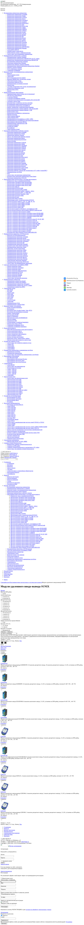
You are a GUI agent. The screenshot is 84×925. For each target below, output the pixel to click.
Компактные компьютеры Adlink (16, 27)
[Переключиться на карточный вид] (5, 643)
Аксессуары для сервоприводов (16, 366)
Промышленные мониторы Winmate (17, 259)
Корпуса (9, 73)
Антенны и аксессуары (13, 101)
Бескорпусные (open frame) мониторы (17, 245)
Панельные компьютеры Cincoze (16, 150)
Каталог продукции (9, 485)
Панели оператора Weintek (14, 275)
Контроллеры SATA (12, 89)
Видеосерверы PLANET (14, 397)
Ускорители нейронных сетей (15, 88)
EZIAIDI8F (4, 717)
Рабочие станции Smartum (14, 67)
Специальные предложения (11, 833)
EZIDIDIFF (4, 682)
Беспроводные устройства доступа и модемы (19, 102)
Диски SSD (10, 76)
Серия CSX (10, 344)
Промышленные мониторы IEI (15, 242)
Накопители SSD (12, 320)
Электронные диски (9, 288)
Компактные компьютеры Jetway (16, 19)
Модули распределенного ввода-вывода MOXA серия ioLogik (24, 210)
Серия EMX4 (11, 348)
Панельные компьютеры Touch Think (17, 167)
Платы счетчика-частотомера (15, 337)
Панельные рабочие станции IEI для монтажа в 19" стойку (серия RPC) (27, 170)
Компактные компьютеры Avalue (16, 32)
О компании (7, 462)
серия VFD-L (11, 413)
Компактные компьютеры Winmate (17, 48)
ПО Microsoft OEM (12, 357)
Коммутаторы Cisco (12, 111)
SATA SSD (10, 297)
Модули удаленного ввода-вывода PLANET (19, 229)
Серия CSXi (10, 345)
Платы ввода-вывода (10, 328)
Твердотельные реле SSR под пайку (17, 390)
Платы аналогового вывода (15, 332)
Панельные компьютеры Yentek (16, 133)
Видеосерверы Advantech (14, 398)
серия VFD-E (11, 421)
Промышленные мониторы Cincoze (17, 254)
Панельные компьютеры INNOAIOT (17, 157)
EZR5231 (3, 774)
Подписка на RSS (12, 484)
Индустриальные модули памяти (16, 77)
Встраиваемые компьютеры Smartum (17, 61)
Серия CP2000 (11, 424)
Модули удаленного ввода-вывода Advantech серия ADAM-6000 (25, 214)
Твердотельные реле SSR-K (15, 393)
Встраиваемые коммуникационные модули (19, 104)
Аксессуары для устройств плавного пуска (19, 343)
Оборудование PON (12, 117)
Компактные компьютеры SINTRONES (18, 47)
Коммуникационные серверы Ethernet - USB (19, 110)
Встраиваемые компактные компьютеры (15, 13)
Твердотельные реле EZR (14, 381)
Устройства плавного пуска (11, 341)
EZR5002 (3, 736)
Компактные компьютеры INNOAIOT (18, 23)
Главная (3, 582)
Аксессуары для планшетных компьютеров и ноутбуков (22, 354)
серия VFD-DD (11, 407)
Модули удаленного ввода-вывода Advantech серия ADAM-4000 (25, 213)
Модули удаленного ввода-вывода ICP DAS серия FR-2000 (23, 223)
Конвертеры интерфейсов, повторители (18, 113)
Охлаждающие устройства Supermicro (17, 322)
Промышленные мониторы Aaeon (16, 247)
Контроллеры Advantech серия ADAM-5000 (19, 183)
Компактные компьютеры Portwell (16, 45)
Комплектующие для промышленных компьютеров (18, 72)
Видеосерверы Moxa (13, 400)
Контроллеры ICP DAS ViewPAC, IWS (18, 194)
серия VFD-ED (11, 409)
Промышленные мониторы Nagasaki (17, 244)
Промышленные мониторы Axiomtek (17, 236)
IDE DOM (10, 289)
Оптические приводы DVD (15, 82)
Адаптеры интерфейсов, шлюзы (16, 98)
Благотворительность (13, 472)
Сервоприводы (8, 363)
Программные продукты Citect (15, 360)
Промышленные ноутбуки (14, 172)
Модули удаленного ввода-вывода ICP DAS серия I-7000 (23, 225)
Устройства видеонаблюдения (12, 396)
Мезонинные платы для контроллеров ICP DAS (20, 200)
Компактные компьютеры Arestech (17, 21)
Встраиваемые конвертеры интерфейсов (18, 105)
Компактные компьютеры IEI (15, 36)
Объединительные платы (14, 80)
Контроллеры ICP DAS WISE (15, 195)
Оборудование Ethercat (13, 116)
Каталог (7, 582)
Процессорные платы (13, 75)
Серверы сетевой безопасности (12, 443)
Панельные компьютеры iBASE (16, 153)
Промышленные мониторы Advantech (17, 241)
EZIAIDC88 (4, 755)
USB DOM (10, 301)
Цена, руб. (3, 647)
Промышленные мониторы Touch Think (18, 239)
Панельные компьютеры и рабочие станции (16, 130)
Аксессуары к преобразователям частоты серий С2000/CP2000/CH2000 (27, 426)
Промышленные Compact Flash (16, 304)
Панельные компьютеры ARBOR (16, 147)
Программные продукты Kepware (16, 362)
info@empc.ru (14, 453)
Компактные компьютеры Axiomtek (17, 14)
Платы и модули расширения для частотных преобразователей (24, 429)
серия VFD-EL (11, 410)
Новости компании (12, 479)
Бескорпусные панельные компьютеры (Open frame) (21, 176)
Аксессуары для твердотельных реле (17, 378)
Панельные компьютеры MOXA (16, 161)
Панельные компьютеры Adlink (16, 144)
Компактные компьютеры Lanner (16, 39)
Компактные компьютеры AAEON (17, 17)
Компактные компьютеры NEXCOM (17, 26)
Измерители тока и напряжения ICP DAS (18, 181)
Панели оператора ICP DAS (15, 272)
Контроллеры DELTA (13, 186)
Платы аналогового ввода (14, 331)
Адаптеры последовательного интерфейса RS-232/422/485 (23, 100)
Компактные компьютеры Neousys (16, 44)
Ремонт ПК (7, 575)
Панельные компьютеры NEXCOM (17, 164)
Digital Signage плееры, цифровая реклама (19, 52)
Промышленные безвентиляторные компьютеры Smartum (23, 66)
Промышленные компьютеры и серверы (15, 55)
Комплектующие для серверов (12, 306)
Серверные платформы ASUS (15, 325)
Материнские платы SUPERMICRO (17, 317)
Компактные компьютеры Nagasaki (17, 42)
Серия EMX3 (11, 347)
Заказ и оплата (11, 468)
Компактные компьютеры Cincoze (16, 33)
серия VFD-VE (11, 415)
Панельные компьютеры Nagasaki (16, 163)
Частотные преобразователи (12, 403)
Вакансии (10, 466)
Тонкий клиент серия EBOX (15, 51)
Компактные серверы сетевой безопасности (19, 444)
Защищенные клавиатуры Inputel (16, 281)
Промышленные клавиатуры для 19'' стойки (19, 285)
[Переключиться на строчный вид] (2, 643)
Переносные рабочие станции (15, 135)
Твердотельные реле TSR (14, 394)
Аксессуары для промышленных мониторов (19, 263)
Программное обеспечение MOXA (17, 122)
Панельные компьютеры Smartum (16, 63)
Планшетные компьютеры (14, 353)
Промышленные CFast (13, 303)
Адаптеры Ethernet (12, 97)
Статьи (9, 481)
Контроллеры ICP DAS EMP (15, 188)
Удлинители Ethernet (13, 125)
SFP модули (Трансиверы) (14, 95)
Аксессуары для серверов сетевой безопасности (20, 449)
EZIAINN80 (4, 700)
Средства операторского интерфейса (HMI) (16, 264)
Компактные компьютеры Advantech (17, 20)
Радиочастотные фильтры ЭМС (16, 434)
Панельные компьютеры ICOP (15, 154)
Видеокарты (10, 309)
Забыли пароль (5, 864)
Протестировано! (12, 478)
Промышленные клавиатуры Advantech (18, 284)
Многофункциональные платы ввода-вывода (20, 329)
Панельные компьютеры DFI (15, 151)
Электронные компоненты (11, 440)
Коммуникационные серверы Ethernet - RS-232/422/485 (22, 108)
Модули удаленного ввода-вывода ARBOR (19, 217)
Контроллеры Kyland (13, 197)
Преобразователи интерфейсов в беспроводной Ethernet (22, 120)
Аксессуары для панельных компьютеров (18, 175)
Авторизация (4, 912)
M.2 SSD (9, 291)
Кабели (9, 91)
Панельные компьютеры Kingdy (16, 160)
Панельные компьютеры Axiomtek (16, 132)
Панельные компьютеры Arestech (16, 148)
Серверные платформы (13, 70)
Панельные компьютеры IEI (15, 155)
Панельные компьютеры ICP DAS (16, 139)
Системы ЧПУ (11, 418)
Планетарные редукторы (14, 368)
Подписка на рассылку (13, 482)
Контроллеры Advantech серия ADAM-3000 (19, 182)
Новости (6, 475)
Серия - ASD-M (11, 373)
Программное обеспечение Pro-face (17, 359)
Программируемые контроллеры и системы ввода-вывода (20, 179)
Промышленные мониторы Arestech (17, 253)
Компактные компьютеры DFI (15, 24)
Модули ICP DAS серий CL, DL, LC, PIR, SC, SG (21, 201)
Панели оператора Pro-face (14, 273)
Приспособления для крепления (16, 431)
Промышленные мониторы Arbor (16, 251)
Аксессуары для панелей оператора (17, 278)
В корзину (3, 669)
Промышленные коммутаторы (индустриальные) (21, 94)
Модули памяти (11, 319)
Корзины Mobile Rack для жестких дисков (19, 79)
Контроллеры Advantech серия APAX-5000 (19, 185)
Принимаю (3, 923)
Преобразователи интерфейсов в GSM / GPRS (20, 119)
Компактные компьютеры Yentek (16, 16)
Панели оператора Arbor (14, 269)
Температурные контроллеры (15, 438)
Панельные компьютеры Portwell (16, 166)
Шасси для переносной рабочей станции (18, 136)
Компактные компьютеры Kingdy (16, 38)
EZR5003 (3, 811)
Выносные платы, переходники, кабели (18, 338)
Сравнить (3, 671)
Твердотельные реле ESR (14, 379)
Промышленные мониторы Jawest (16, 238)
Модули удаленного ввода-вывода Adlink (18, 211)
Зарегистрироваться (6, 871)
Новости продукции (13, 476)
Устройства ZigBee (12, 126)
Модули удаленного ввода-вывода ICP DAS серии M (22, 220)
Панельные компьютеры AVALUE (16, 178)
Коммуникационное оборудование (13, 92)
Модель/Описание (6, 646)
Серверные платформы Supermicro (16, 326)
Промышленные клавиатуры (12, 279)
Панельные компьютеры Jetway (16, 138)
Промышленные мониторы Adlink (16, 250)
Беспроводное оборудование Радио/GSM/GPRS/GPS (22, 232)
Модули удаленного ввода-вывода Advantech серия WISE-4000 (24, 216)
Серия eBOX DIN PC (13, 49)
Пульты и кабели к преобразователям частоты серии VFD (23, 432)
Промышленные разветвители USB (17, 123)
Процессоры (10, 85)
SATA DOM (10, 295)
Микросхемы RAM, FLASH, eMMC (17, 441)
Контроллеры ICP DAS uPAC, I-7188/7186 (19, 192)
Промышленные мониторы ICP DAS (17, 256)
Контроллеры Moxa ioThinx (15, 198)
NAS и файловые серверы (14, 69)
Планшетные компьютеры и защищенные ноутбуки (18, 350)
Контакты (10, 465)
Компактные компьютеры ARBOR (17, 29)
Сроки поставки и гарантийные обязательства (20, 471)
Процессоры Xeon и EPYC (14, 323)
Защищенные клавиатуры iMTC (16, 287)
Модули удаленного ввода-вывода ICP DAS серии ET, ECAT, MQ (25, 219)
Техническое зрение (12, 419)
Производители (8, 571)
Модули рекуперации (13, 437)
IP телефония (11, 128)
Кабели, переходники (13, 313)
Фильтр (3, 590)
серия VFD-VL (11, 416)
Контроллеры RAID (12, 315)
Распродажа (7, 572)
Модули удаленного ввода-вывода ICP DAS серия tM (22, 226)
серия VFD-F (11, 412)
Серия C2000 (11, 425)
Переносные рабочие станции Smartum (18, 64)
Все (21, 641)
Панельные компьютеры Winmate (16, 169)
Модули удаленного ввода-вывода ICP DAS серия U (22, 228)
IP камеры (10, 401)
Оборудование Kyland (13, 129)
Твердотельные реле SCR (14, 384)
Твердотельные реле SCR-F (15, 385)
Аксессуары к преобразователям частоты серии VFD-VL (23, 428)
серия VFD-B (11, 406)
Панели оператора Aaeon (14, 266)
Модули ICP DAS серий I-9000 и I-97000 (18, 204)
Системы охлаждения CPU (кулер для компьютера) (21, 86)
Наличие (3, 649)
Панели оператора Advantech (15, 267)
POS (8, 173)
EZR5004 (3, 792)
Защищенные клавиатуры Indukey (16, 282)
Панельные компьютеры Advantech (17, 145)
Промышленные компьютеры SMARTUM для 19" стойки (23, 58)
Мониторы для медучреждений (16, 248)
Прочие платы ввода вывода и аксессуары (19, 340)
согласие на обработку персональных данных (38, 909)
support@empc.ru (14, 456)
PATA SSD (10, 294)
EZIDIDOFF (4, 663)
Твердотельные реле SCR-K (15, 387)
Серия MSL (10, 375)
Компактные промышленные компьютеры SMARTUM (22, 60)
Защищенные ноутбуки (13, 351)
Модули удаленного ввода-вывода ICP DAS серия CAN (22, 222)
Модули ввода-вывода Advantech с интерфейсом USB (22, 209)
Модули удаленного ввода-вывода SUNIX (19, 231)
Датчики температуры (13, 435)
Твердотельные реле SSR (14, 388)
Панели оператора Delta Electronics (17, 270)
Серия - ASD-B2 (11, 370)
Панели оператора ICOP (14, 276)
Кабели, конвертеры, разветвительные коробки (20, 107)
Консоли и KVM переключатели (16, 235)
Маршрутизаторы (12, 114)
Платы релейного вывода (14, 335)
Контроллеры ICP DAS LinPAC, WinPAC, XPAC (20, 191)
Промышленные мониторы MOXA (17, 257)
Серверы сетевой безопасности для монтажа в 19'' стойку (23, 447)
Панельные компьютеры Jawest (16, 158)
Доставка (9, 469)
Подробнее (69, 922)
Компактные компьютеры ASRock (16, 30)
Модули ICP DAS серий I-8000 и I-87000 (18, 203)
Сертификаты (11, 473)
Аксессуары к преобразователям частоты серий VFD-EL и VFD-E (25, 422)
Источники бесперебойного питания (17, 312)
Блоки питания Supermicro (14, 307)
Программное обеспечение (11, 356)
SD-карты (10, 298)
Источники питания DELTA (15, 404)
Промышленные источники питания (17, 83)
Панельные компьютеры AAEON (16, 142)
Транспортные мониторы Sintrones (17, 260)
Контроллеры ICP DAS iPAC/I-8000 (17, 189)
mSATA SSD (10, 292)
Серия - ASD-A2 (11, 369)
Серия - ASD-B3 (11, 372)
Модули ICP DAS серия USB (15, 207)
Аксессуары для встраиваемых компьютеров (19, 54)
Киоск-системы (11, 141)
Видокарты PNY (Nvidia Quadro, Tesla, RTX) (19, 310)
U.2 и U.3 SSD (11, 300)
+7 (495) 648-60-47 (6, 451)
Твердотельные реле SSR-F (14, 391)
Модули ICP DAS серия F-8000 (16, 206)
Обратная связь (8, 574)
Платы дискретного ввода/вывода (16, 334)
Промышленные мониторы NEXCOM (18, 262)
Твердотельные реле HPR (14, 382)
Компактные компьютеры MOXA (16, 41)
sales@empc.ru (13, 454)
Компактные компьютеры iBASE (16, 35)
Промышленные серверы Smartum (16, 57)
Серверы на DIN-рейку (13, 446)
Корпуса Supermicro (12, 316)
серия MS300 (11, 365)
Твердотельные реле (9, 376)
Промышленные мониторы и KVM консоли (16, 234)
